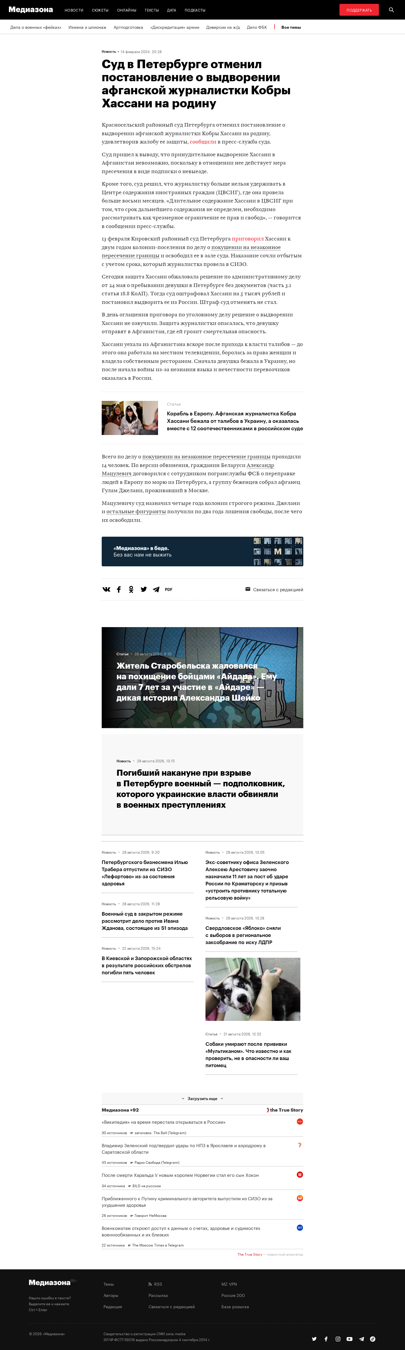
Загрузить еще (202, 1098)
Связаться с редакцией (278, 588)
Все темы (291, 27)
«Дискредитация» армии (174, 26)
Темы (108, 1283)
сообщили (203, 142)
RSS (157, 1283)
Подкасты (195, 9)
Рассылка (158, 1295)
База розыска (235, 1306)
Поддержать (359, 9)
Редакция (112, 1306)
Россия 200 (233, 1295)
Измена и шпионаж (87, 26)
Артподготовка (128, 26)
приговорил (248, 239)
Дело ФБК (257, 26)
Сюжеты (100, 9)
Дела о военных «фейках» (35, 26)
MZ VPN (229, 1283)
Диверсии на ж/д (223, 26)
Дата (171, 9)
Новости (74, 9)
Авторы (110, 1295)
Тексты (152, 9)
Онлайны (127, 9)
